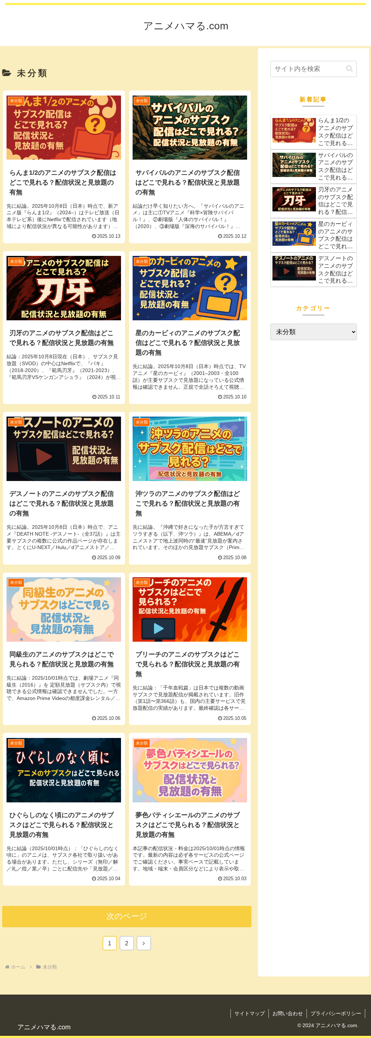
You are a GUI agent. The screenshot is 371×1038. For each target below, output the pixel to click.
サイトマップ (249, 1013)
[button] (349, 68)
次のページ (127, 916)
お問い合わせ (287, 1013)
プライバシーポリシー (335, 1013)
